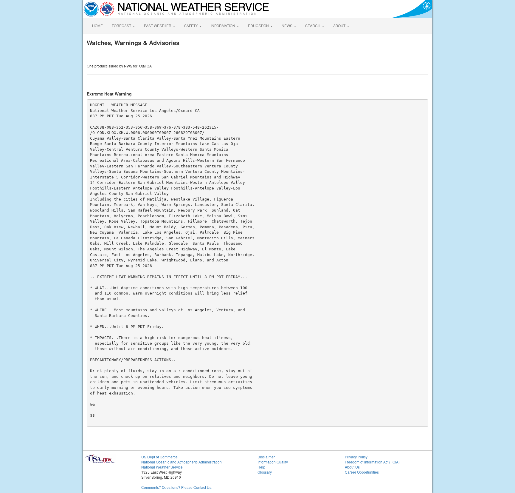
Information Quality (273, 461)
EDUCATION (259, 25)
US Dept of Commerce (159, 456)
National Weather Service (162, 466)
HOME (97, 25)
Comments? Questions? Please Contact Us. (176, 487)
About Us (352, 466)
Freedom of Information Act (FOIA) (372, 461)
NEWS (287, 25)
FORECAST (122, 25)
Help (261, 466)
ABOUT (339, 25)
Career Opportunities (362, 471)
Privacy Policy (356, 456)
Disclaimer (266, 456)
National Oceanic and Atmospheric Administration (181, 461)
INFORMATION (223, 25)
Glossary (265, 471)
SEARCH (313, 25)
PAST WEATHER (158, 25)
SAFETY (191, 25)
